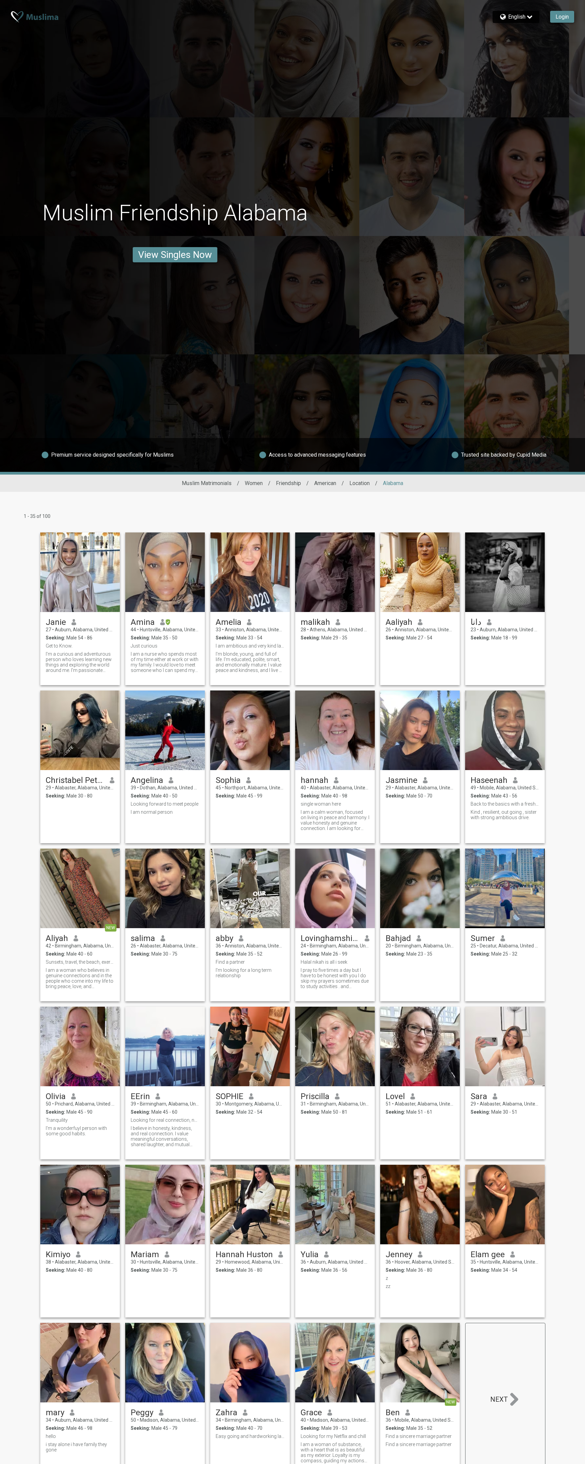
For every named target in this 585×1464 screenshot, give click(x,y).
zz (388, 1286)
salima (143, 938)
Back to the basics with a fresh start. (505, 804)
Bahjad (398, 938)
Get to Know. (59, 646)
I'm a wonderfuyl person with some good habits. (76, 1131)
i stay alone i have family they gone (76, 1447)
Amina (143, 622)
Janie (56, 622)
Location (359, 483)
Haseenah (489, 780)
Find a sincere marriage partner (419, 1436)
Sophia (228, 780)
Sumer (483, 938)
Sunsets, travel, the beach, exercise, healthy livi (80, 962)
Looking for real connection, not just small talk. (165, 1120)
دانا (476, 622)
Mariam (145, 1254)
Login (562, 17)
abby (224, 938)
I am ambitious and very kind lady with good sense (250, 646)
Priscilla (315, 1096)
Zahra (226, 1412)
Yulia (310, 1254)
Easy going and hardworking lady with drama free (250, 1436)
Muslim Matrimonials (207, 483)
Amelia (228, 622)
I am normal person (152, 812)
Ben (393, 1412)
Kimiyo (58, 1254)
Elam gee (488, 1254)
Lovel (395, 1096)
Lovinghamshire (330, 938)
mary (55, 1412)
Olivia (56, 1096)
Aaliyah (399, 622)
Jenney (399, 1254)
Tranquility (57, 1120)
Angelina (147, 780)
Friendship (288, 483)
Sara (479, 1096)
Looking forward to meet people (164, 804)
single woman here (321, 804)
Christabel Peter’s (75, 780)
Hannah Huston (244, 1254)
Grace (311, 1412)
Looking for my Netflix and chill (333, 1436)
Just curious (144, 646)
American (325, 483)
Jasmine (401, 780)
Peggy (142, 1412)
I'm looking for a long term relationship (244, 972)
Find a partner (230, 962)
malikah (315, 622)
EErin (140, 1096)
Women (254, 483)
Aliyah (57, 938)
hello (51, 1436)
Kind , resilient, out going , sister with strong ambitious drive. (504, 814)
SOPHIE (229, 1096)
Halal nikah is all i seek (324, 962)
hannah (314, 780)
